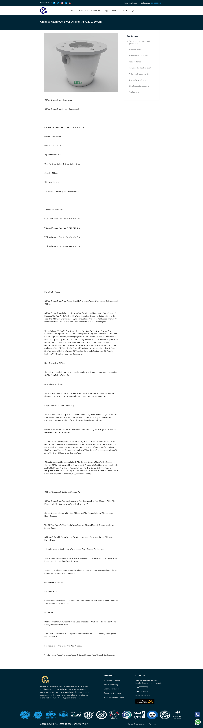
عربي (132, 10)
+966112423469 (141, 691)
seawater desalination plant (140, 68)
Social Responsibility (112, 680)
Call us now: (151, 3)
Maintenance (96, 10)
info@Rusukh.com (130, 3)
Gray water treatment (137, 80)
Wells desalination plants (139, 74)
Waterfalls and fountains (139, 56)
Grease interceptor (111, 689)
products (82, 10)
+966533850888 (141, 687)
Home (73, 10)
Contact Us (123, 10)
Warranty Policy (135, 50)
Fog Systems (134, 92)
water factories (135, 62)
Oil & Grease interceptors (139, 86)
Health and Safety (111, 684)
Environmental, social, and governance (139, 42)
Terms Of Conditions (136, 724)
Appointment (110, 10)
